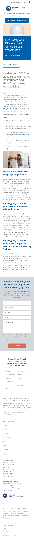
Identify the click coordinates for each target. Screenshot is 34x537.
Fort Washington (11, 374)
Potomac (8, 389)
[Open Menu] (2, 2)
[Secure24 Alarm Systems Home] (17, 8)
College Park (9, 371)
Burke (19, 378)
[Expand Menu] (18, 12)
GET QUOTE (17, 346)
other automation (23, 135)
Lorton (20, 389)
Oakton (20, 374)
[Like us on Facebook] (4, 504)
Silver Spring (21, 371)
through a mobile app (10, 109)
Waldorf (20, 382)
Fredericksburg (10, 382)
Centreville (9, 385)
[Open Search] (29, 2)
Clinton (8, 378)
